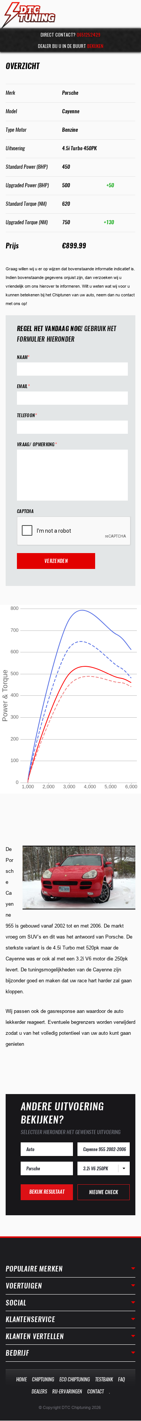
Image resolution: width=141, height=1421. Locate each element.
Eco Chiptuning (74, 1379)
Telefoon (27, 415)
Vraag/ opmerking (37, 444)
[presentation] (74, 531)
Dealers (39, 1391)
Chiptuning (43, 1379)
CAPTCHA (25, 511)
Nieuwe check (103, 1192)
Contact (95, 1391)
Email (23, 386)
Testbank (104, 1379)
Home (21, 1379)
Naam (23, 357)
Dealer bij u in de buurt (70, 46)
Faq (121, 1379)
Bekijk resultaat (46, 1191)
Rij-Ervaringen (67, 1391)
